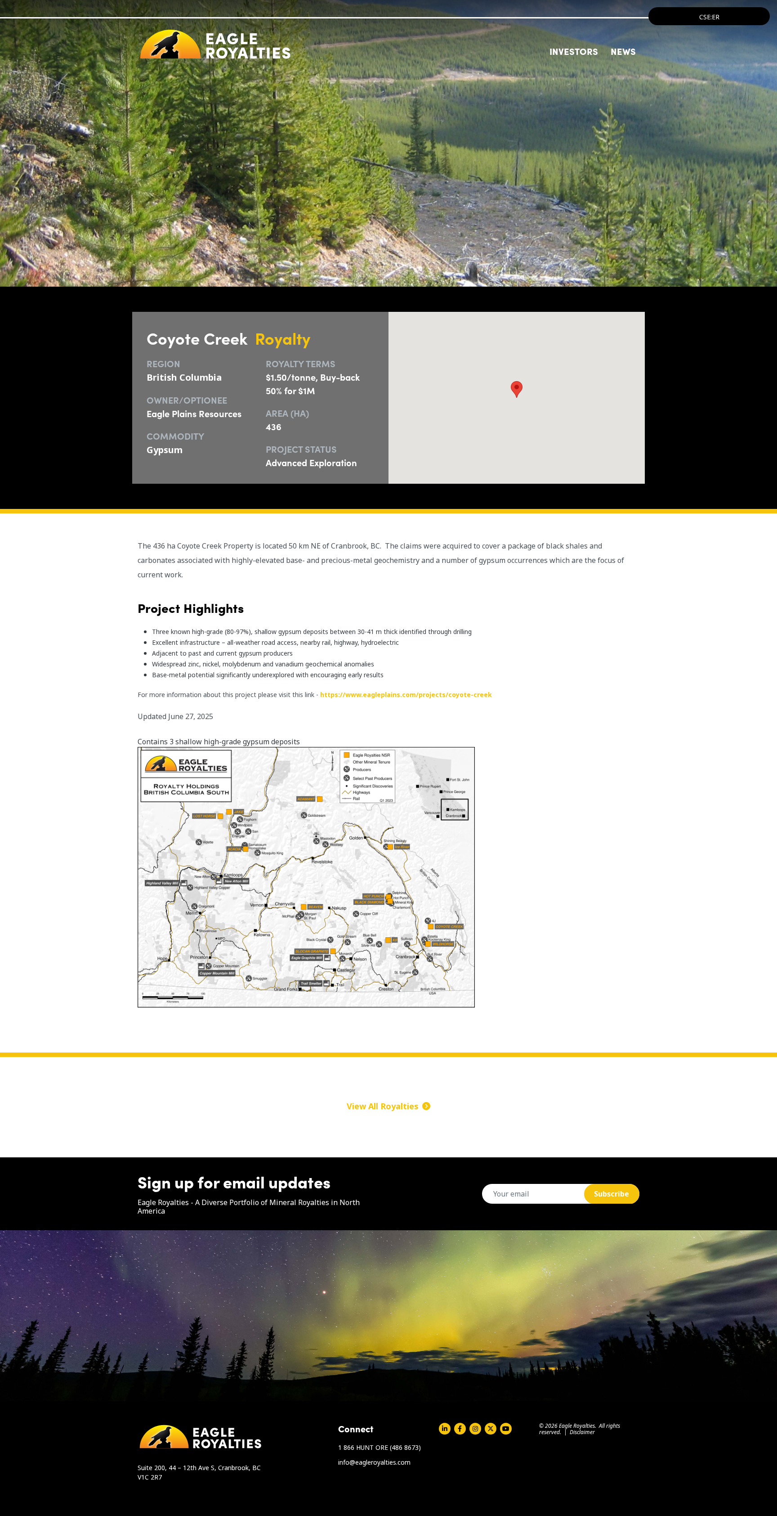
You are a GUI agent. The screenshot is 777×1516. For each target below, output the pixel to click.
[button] (516, 389)
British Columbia (184, 377)
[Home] (215, 44)
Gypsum (165, 450)
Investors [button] (573, 51)
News (623, 51)
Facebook (460, 1429)
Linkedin (445, 1429)
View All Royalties (383, 1106)
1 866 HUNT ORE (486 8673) (379, 1447)
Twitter (490, 1429)
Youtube (506, 1429)
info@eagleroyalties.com (374, 1462)
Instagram (475, 1429)
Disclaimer (582, 1432)
